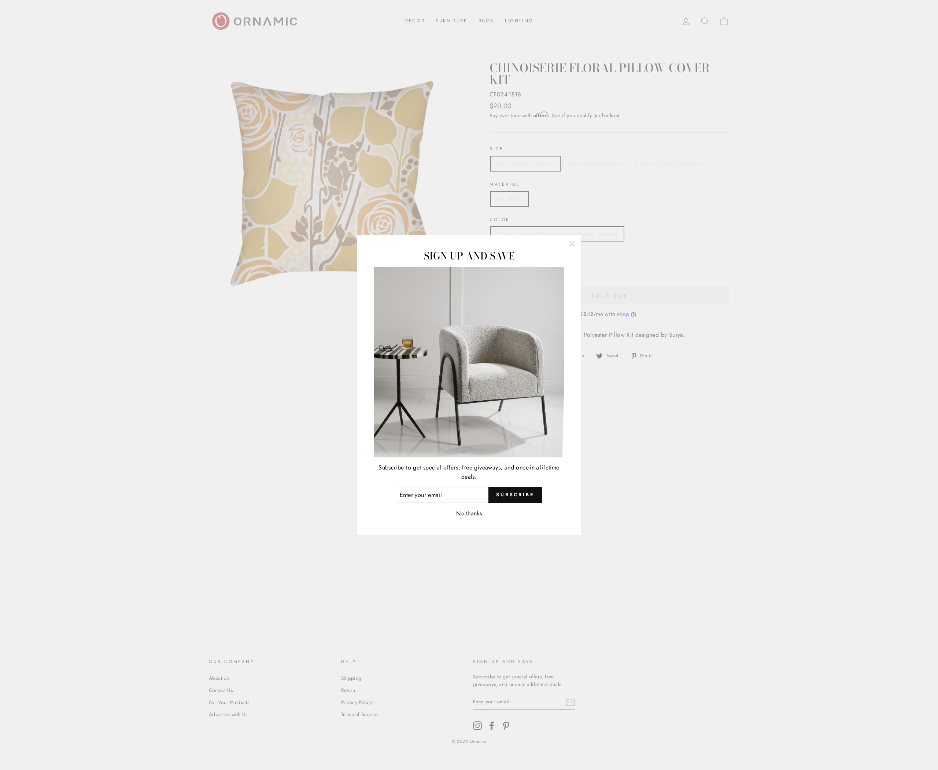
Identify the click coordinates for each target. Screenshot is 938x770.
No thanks (469, 513)
